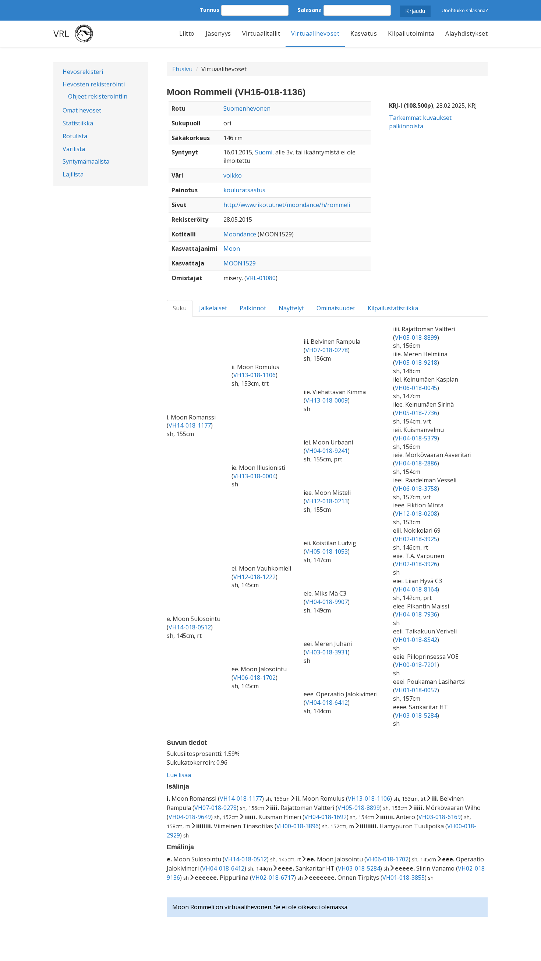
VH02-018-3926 (416, 564)
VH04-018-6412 (326, 703)
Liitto (187, 33)
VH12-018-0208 (416, 514)
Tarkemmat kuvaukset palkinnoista (420, 122)
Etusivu (182, 69)
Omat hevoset (82, 110)
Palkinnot (253, 308)
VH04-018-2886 (416, 463)
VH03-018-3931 (326, 652)
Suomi (263, 152)
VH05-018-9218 (416, 362)
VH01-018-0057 (416, 690)
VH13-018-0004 (254, 476)
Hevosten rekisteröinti (94, 84)
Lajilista (73, 174)
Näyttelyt (291, 308)
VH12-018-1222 (254, 577)
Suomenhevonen (246, 108)
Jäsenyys (218, 33)
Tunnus (209, 9)
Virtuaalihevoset (315, 33)
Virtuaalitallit (261, 33)
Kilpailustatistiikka (393, 308)
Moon (231, 248)
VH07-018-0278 (326, 350)
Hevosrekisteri (83, 72)
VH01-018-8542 (416, 640)
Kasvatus (363, 33)
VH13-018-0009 (326, 400)
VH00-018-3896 (297, 826)
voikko (232, 175)
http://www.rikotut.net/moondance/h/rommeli (286, 205)
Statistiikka (78, 123)
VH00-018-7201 (416, 665)
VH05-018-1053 (326, 551)
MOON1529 (239, 263)
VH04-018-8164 (416, 589)
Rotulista (75, 136)
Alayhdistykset (466, 33)
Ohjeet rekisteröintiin (97, 96)
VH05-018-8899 (416, 337)
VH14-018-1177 (190, 425)
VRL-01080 (261, 278)
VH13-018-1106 (254, 375)
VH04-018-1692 (325, 817)
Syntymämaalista (86, 161)
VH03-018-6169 (439, 817)
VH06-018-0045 (416, 388)
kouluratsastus (244, 190)
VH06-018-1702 (254, 678)
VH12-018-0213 (326, 501)
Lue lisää (179, 775)
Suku (180, 308)
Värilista (74, 149)
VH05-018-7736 (416, 413)
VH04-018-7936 (416, 614)
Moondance (239, 234)
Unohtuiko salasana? (465, 10)
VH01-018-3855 (403, 878)
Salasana (309, 9)
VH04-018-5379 (416, 438)
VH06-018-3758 (416, 489)
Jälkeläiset (213, 308)
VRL (61, 33)
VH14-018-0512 (190, 627)
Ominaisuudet (336, 308)
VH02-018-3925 (416, 539)
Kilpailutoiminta (411, 33)
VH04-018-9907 (326, 602)
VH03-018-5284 (416, 715)
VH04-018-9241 (326, 451)
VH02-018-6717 (273, 878)
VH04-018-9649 (190, 817)
